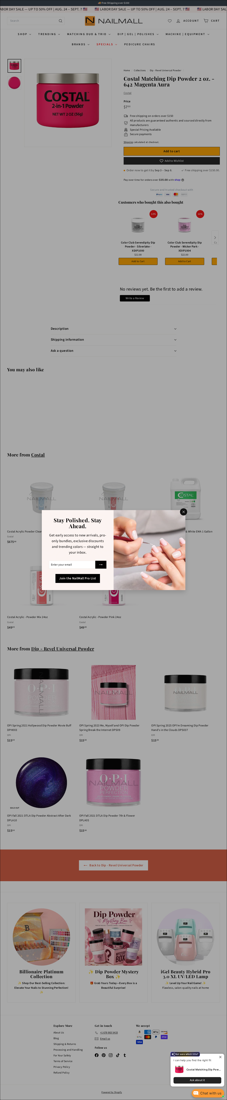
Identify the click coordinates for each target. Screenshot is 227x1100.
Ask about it (197, 1080)
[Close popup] (221, 1057)
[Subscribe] (100, 565)
